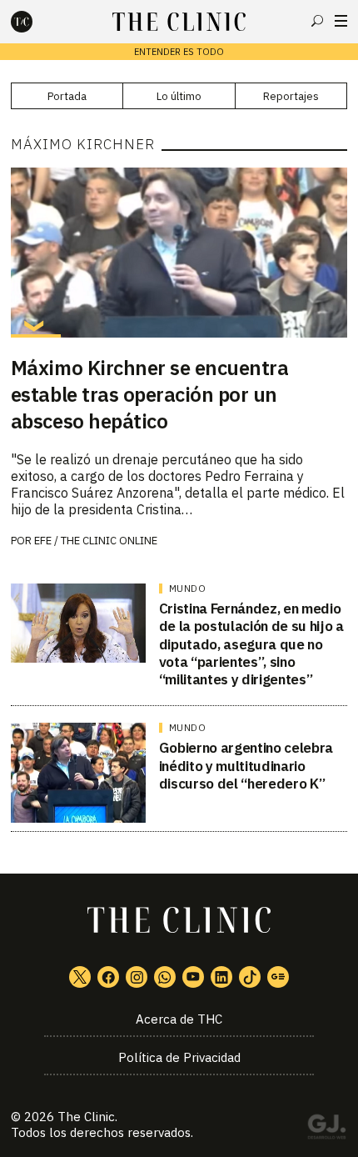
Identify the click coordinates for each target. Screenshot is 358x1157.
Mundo (187, 588)
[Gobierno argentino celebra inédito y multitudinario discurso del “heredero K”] (78, 773)
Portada (67, 96)
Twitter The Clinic (80, 977)
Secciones (341, 21)
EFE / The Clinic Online (95, 540)
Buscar (317, 21)
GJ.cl (326, 1129)
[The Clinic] (36, 22)
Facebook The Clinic (108, 977)
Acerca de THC (179, 1019)
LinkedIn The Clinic (221, 977)
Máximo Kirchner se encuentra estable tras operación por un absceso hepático (150, 394)
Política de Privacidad (179, 1057)
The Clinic (86, 1116)
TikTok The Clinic (250, 977)
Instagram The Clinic (136, 977)
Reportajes (291, 96)
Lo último (179, 96)
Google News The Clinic (278, 977)
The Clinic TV (193, 977)
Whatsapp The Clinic (165, 977)
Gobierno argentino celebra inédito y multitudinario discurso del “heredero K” (246, 766)
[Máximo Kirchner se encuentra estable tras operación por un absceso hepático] (179, 252)
